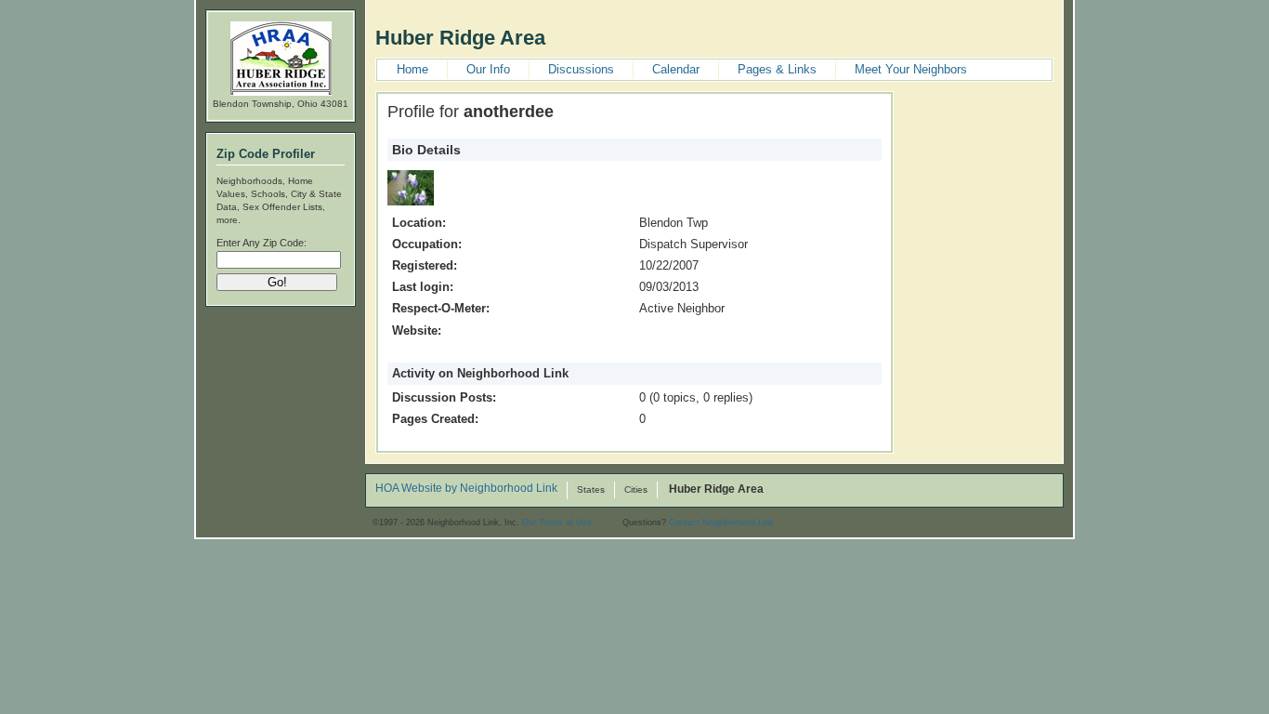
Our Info (488, 69)
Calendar (676, 69)
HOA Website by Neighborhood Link (466, 489)
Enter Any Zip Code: (261, 242)
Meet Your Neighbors (911, 69)
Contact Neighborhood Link (721, 522)
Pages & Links (777, 69)
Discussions (581, 69)
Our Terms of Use (557, 522)
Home (412, 69)
